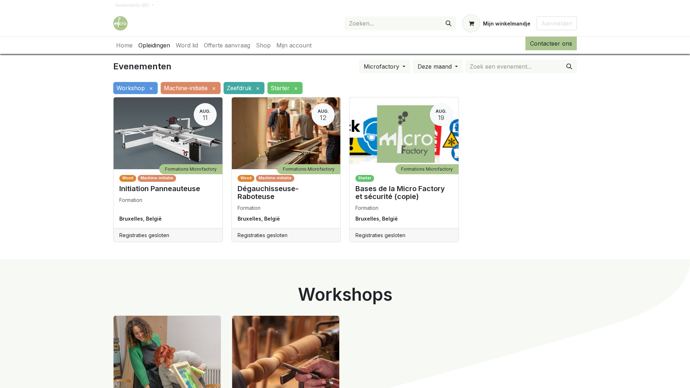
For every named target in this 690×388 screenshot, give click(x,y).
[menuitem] (124, 45)
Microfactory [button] (382, 66)
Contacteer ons (551, 43)
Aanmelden (556, 23)
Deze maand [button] (436, 66)
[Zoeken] (448, 23)
